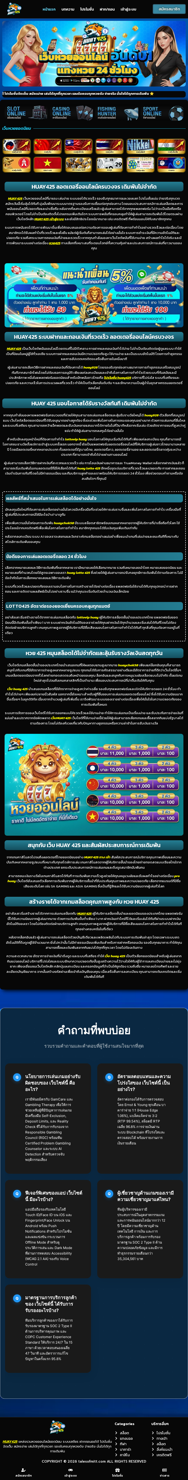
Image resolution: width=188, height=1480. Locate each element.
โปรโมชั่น (87, 9)
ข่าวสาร (164, 1476)
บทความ (67, 9)
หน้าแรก (49, 9)
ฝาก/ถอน (107, 9)
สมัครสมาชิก (23, 1476)
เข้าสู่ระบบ (128, 9)
